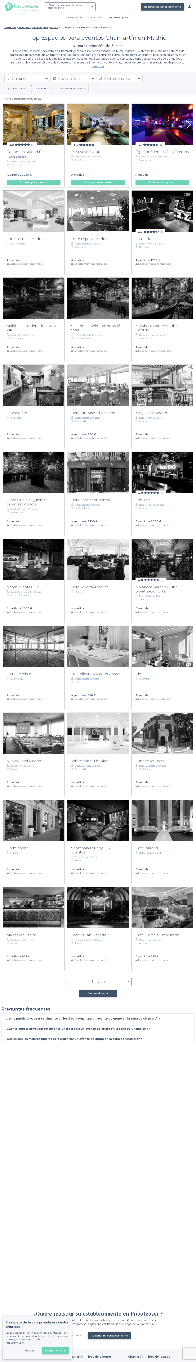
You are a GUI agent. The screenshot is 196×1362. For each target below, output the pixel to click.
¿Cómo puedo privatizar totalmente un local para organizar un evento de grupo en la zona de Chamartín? (82, 1018)
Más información (15, 1342)
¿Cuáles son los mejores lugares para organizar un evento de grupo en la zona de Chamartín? (73, 1039)
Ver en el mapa (98, 993)
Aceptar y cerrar (55, 1350)
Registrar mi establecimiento (162, 6)
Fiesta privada (75, 17)
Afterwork (96, 17)
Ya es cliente (74, 1335)
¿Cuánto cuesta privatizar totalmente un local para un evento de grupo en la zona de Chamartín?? (77, 1028)
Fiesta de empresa (118, 17)
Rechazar (29, 1350)
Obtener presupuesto (34, 182)
